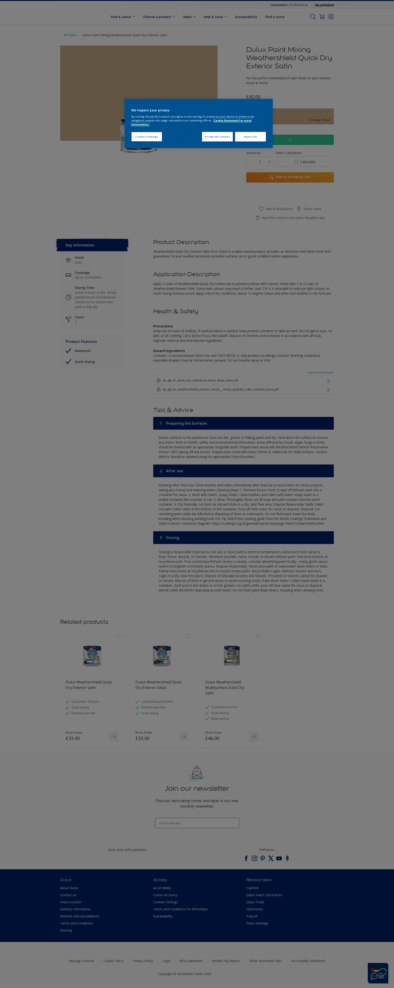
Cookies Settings (146, 136)
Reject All (250, 136)
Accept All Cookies (217, 136)
